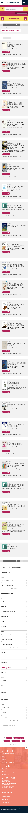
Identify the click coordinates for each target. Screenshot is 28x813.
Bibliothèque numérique (8, 762)
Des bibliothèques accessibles (9, 798)
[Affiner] (16, 25)
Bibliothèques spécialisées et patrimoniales (16, 807)
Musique (4, 756)
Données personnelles (12, 801)
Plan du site (5, 803)
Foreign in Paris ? (6, 799)
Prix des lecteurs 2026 (7, 784)
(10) (13, 588)
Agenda (4, 755)
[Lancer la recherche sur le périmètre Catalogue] (25, 9)
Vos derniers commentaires (9, 789)
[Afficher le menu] (2, 2)
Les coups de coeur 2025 (8, 786)
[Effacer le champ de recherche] (22, 9)
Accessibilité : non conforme (7, 810)
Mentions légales (6, 802)
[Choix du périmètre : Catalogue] (2, 9)
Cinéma (4, 758)
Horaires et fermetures (7, 781)
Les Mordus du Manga (7, 787)
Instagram (4, 769)
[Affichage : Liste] (8, 25)
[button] (25, 2)
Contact (7, 795)
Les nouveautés (5, 780)
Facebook (4, 768)
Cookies (4, 801)
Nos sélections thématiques (9, 783)
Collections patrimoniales (8, 761)
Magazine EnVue (6, 796)
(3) (13, 720)
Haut (26, 747)
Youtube (4, 771)
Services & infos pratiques (8, 753)
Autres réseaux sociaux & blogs (9, 772)
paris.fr (2, 807)
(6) (13, 647)
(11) (13, 744)
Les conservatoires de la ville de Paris (9, 809)
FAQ (3, 795)
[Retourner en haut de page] (14, 565)
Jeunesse (4, 759)
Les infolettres (5, 774)
